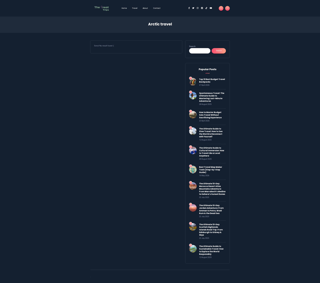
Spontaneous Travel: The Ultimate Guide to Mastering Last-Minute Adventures (211, 97)
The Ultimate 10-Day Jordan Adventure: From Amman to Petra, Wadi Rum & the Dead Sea (211, 209)
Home (124, 8)
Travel (134, 8)
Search (192, 46)
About (145, 8)
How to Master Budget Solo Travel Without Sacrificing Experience (210, 115)
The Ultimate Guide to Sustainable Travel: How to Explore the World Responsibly (211, 250)
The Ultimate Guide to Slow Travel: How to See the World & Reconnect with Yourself (210, 132)
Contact (156, 8)
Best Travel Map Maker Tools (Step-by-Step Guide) (210, 170)
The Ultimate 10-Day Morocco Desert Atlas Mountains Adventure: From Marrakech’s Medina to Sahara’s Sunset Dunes (212, 188)
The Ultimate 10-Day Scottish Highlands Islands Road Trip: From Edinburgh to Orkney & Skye (211, 229)
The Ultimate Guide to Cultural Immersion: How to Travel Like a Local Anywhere (211, 152)
